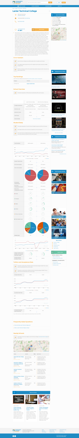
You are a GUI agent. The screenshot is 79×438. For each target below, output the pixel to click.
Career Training (55, 248)
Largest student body (31, 83)
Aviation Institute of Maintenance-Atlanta (18, 384)
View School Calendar (37, 119)
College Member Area (62, 429)
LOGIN (59, 2)
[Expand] (14, 345)
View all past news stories (63, 153)
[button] (31, 345)
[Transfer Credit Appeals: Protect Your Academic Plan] (44, 399)
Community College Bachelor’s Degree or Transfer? (30, 409)
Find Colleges (44, 432)
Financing (55, 243)
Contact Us (61, 430)
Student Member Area (52, 429)
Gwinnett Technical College (17, 370)
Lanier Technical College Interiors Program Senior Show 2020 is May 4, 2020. (58, 115)
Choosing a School (56, 245)
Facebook (15, 436)
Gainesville (19, 15)
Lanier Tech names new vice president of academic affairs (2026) (58, 140)
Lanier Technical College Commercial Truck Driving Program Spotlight (58, 87)
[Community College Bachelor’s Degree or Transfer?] (31, 399)
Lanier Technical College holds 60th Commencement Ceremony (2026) (57, 145)
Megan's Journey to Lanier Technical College (59, 100)
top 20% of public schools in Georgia (34, 78)
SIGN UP (63, 2)
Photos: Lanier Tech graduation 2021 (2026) (58, 150)
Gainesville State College (43, 336)
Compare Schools (52, 432)
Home (43, 429)
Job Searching (55, 246)
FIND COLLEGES (22, 6)
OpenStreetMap (47, 351)
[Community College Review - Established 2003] (18, 2)
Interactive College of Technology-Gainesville (18, 363)
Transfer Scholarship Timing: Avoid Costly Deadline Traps (17, 409)
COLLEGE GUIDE (48, 6)
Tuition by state (55, 262)
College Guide (51, 430)
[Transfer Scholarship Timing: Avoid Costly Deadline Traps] (18, 399)
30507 (24, 15)
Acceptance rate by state (57, 263)
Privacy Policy (63, 436)
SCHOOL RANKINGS (35, 6)
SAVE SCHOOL (41, 29)
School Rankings (62, 432)
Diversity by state (55, 265)
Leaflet (43, 351)
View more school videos (59, 132)
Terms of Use (58, 436)
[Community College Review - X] (13, 436)
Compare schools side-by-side (57, 258)
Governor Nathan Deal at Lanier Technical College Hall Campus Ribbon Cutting (58, 130)
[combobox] (37, 2)
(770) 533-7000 (21, 21)
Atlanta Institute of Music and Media (19, 377)
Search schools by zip (56, 256)
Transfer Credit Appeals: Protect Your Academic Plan (43, 409)
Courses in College (56, 242)
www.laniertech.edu (21, 29)
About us (43, 430)
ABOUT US (60, 6)
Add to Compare (17, 359)
